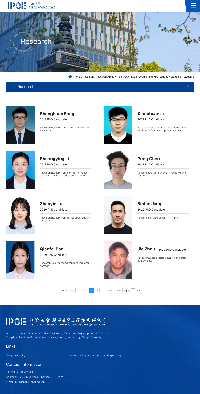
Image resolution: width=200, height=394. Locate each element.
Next (110, 290)
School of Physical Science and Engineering (95, 355)
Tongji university (15, 355)
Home (77, 76)
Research (88, 76)
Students (176, 76)
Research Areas (105, 76)
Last (119, 290)
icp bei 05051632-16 (97, 333)
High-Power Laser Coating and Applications (142, 76)
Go (139, 290)
